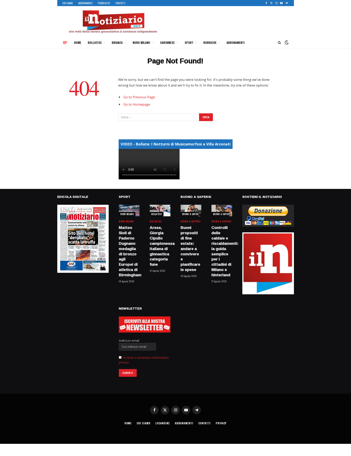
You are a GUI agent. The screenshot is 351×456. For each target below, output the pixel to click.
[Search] (279, 42)
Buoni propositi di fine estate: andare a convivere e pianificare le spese (190, 248)
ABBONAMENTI (85, 3)
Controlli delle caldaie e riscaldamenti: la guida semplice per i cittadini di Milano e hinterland (221, 251)
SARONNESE (167, 42)
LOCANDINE (162, 423)
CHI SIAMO (67, 3)
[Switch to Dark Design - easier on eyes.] (286, 42)
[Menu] (65, 42)
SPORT (189, 42)
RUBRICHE (210, 42)
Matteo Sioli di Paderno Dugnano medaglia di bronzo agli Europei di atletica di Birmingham (129, 251)
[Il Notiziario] (112, 21)
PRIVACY (221, 423)
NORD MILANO (141, 42)
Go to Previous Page (139, 97)
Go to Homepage (137, 104)
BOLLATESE (95, 42)
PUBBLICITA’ (104, 3)
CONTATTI (120, 3)
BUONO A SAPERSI (191, 214)
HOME (77, 42)
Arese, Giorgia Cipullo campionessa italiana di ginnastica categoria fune (160, 246)
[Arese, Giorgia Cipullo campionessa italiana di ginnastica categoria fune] (160, 210)
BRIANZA (117, 42)
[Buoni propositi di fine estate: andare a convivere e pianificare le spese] (191, 210)
